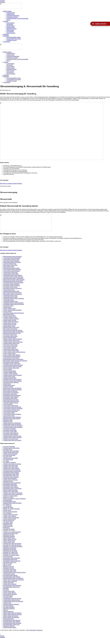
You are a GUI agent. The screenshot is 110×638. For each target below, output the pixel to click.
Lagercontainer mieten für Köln (11, 259)
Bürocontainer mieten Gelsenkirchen (12, 294)
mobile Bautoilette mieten (9, 627)
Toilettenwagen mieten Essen (10, 439)
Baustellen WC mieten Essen (10, 553)
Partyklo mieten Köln (8, 520)
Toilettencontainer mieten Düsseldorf (12, 339)
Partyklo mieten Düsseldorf (10, 511)
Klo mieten (6, 589)
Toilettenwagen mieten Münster (11, 468)
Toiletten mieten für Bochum (10, 480)
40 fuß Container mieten (9, 308)
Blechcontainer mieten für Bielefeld (12, 388)
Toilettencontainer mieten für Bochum (12, 342)
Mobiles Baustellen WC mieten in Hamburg (14, 498)
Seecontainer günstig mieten (10, 336)
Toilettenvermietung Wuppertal (11, 604)
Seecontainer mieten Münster (10, 434)
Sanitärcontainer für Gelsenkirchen (12, 423)
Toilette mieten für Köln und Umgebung (13, 579)
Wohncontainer (10, 30)
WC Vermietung (7, 506)
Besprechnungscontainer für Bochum (12, 330)
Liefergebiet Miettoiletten (12, 15)
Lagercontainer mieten (9, 289)
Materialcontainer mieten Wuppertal (12, 379)
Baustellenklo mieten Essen (10, 559)
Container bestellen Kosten (10, 317)
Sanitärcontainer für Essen (10, 323)
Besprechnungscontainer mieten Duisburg (13, 279)
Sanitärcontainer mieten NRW (10, 274)
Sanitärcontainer (10, 27)
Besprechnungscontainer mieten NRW (13, 281)
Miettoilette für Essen (8, 568)
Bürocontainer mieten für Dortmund (12, 292)
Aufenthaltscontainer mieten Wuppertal (13, 276)
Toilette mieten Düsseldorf (10, 478)
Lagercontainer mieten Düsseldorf (11, 258)
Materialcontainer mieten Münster (11, 356)
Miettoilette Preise (7, 421)
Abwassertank (10, 31)
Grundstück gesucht (11, 40)
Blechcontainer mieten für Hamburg (12, 389)
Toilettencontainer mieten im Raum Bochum (14, 572)
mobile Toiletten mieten (9, 540)
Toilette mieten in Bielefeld (10, 581)
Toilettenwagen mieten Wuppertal (11, 469)
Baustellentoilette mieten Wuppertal (12, 585)
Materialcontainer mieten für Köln (11, 333)
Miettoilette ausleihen (8, 566)
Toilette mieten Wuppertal (9, 584)
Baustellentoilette (7, 500)
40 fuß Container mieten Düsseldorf (12, 310)
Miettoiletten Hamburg (9, 536)
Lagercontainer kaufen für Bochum (12, 407)
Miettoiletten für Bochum (9, 549)
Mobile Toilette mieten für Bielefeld (12, 613)
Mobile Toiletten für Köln (9, 539)
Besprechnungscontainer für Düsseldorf (13, 331)
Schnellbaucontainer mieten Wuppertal (13, 365)
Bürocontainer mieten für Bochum (12, 262)
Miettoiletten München (9, 608)
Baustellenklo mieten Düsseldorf (11, 558)
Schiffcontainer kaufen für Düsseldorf (12, 425)
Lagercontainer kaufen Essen (10, 405)
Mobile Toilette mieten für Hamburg (12, 614)
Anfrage (2, 635)
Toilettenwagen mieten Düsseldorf (12, 532)
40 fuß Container (7, 311)
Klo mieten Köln (7, 456)
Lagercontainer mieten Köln (10, 272)
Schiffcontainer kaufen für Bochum (12, 424)
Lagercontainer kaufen (9, 412)
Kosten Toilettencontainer (9, 337)
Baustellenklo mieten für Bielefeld (12, 395)
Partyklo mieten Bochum (9, 519)
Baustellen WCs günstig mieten (11, 555)
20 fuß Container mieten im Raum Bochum (14, 352)
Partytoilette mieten (8, 595)
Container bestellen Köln (9, 263)
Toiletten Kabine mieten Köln (10, 452)
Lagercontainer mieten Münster (11, 357)
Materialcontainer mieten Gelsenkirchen (13, 278)
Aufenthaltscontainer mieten (10, 295)
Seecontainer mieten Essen (10, 334)
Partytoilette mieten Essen (9, 562)
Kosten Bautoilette (8, 404)
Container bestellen (8, 386)
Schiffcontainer (7, 384)
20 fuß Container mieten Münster (11, 355)
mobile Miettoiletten (8, 611)
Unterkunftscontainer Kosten (10, 301)
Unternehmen (6, 41)
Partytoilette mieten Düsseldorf (11, 451)
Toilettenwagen (10, 14)
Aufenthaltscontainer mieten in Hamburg (13, 298)
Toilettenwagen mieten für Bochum (12, 440)
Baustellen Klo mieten (8, 529)
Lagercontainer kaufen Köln (10, 411)
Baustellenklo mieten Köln (10, 394)
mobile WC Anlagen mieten (10, 495)
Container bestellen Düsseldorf (11, 318)
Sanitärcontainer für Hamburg (10, 321)
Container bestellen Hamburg (10, 402)
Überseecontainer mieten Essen (11, 368)
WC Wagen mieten (8, 521)
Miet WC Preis (7, 565)
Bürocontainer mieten (8, 266)
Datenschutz (33, 630)
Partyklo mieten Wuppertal (10, 594)
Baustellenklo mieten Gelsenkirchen (12, 288)
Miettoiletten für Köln (8, 534)
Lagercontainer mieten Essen (10, 349)
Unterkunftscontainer (8, 300)
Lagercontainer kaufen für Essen (11, 410)
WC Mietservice (7, 504)
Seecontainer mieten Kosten (10, 287)
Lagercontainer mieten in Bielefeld (12, 269)
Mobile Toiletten (7, 11)
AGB (27, 630)
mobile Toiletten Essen (9, 537)
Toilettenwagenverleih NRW (10, 458)
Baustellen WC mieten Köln (10, 552)
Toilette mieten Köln (8, 582)
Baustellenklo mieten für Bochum (11, 561)
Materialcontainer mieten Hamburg (12, 417)
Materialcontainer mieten (9, 316)
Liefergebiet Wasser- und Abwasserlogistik (17, 18)
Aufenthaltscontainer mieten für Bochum (13, 304)
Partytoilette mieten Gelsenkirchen (12, 471)
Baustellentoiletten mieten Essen (11, 587)
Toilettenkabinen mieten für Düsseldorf (13, 601)
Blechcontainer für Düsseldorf (11, 392)
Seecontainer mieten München (11, 382)
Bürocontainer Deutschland (10, 329)
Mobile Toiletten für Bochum (10, 616)
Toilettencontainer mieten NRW (11, 291)
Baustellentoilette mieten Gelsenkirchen (13, 359)
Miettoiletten (6, 527)
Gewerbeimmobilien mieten (13, 37)
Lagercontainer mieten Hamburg (11, 271)
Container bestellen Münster (10, 373)
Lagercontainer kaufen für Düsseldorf (12, 408)
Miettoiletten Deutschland (9, 548)
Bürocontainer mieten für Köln (11, 401)
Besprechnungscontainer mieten (11, 268)
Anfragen (2, 0)
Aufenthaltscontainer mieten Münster (12, 275)
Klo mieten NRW (7, 597)
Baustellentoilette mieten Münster (11, 576)
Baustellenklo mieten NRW (10, 398)
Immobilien (6, 35)
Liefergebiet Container (12, 17)
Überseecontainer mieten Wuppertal (12, 366)
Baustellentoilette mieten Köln (11, 399)
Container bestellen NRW (9, 372)
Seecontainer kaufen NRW (10, 431)
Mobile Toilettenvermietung (10, 490)
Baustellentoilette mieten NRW (11, 474)
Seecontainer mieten (8, 305)
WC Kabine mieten (8, 459)
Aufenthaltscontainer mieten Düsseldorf (13, 282)
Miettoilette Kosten (8, 481)
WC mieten (6, 461)
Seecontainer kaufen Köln (9, 430)
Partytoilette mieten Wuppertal (11, 477)
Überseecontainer (7, 369)
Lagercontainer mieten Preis (10, 346)
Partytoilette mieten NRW (9, 571)
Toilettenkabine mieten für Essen (11, 600)
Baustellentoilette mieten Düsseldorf (12, 503)
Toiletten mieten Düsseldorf (10, 453)
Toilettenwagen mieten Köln (10, 465)
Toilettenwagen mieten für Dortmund (12, 493)
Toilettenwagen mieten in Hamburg (12, 464)
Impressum (39, 630)
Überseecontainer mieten (9, 370)
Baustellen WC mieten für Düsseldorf (12, 546)
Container (5, 21)
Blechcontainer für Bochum (10, 391)
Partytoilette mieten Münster (10, 575)
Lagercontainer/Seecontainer (10, 23)
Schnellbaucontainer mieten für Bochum (13, 313)
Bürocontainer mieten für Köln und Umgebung (15, 360)
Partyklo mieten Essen (8, 542)
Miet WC (5, 610)
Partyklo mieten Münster (9, 592)
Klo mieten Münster (8, 605)
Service (8, 20)
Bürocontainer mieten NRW (10, 265)
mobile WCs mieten (8, 497)
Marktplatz (6, 34)
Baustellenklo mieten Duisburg (11, 472)
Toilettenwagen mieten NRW (10, 466)
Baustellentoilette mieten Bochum (11, 620)
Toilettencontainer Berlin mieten (11, 448)
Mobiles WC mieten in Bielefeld (11, 508)
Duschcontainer (10, 25)
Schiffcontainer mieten (9, 385)
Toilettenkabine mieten (9, 574)
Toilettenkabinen (10, 12)
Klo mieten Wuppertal (8, 607)
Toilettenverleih (7, 603)
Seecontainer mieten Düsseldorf (11, 261)
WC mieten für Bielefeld (9, 462)
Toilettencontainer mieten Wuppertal (12, 375)
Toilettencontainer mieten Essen (11, 340)
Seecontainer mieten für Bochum (11, 285)
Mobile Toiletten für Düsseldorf (11, 617)
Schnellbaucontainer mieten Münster (12, 381)
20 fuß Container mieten (9, 353)
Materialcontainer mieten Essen (11, 327)
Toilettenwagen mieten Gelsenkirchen (12, 494)
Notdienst (2, 2)
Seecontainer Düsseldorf (9, 428)
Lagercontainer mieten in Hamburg (12, 414)
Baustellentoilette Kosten (9, 501)
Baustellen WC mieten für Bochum (12, 545)
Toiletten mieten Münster (9, 516)
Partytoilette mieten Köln (9, 569)
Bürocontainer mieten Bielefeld (11, 362)
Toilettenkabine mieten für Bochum (12, 598)
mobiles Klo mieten (8, 507)
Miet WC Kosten (7, 563)
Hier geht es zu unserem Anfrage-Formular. (11, 183)
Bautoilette (6, 588)
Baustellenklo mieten (8, 618)
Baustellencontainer (11, 28)
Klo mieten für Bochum (9, 455)
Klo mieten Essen (7, 449)
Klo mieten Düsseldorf (9, 446)
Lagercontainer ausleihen (9, 347)
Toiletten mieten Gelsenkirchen (11, 517)
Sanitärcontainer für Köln (9, 320)
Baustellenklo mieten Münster (10, 397)
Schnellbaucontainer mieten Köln (11, 363)
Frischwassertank (10, 33)
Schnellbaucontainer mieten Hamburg (12, 427)
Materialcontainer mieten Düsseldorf (12, 256)
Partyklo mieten (7, 510)
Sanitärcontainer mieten (9, 326)
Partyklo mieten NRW (8, 591)
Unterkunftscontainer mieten (10, 297)
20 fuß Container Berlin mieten (11, 350)
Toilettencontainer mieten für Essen (12, 436)
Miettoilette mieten (8, 420)
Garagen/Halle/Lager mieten (13, 38)
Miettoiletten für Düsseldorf (10, 550)
